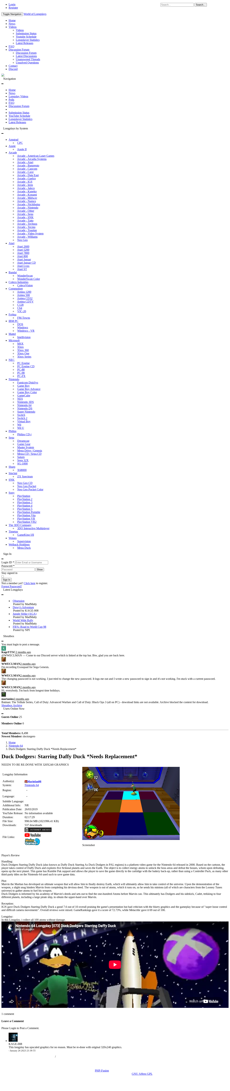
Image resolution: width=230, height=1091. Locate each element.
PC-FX (21, 376)
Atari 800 (22, 256)
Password (8, 565)
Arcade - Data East (28, 175)
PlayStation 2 (24, 499)
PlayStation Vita (26, 515)
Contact (13, 65)
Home (12, 20)
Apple (12, 146)
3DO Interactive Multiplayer (33, 528)
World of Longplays (35, 13)
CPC (20, 142)
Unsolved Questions (27, 62)
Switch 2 (22, 418)
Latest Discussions (26, 56)
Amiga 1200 (24, 291)
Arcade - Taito (25, 220)
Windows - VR (25, 330)
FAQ (11, 46)
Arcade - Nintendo (27, 207)
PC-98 (21, 372)
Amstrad (13, 139)
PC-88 (21, 369)
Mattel (12, 333)
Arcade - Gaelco (26, 178)
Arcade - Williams (27, 236)
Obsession (18, 600)
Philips (12, 431)
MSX (20, 343)
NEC (12, 359)
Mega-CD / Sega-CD (29, 453)
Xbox (20, 346)
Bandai (13, 272)
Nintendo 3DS (25, 402)
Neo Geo (22, 240)
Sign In (6, 579)
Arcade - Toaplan (27, 230)
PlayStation (23, 495)
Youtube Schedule (26, 36)
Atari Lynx (23, 265)
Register (13, 7)
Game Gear (23, 444)
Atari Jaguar (24, 259)
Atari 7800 (23, 252)
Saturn (21, 457)
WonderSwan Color (28, 278)
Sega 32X (23, 460)
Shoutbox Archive (11, 705)
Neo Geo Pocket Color (30, 489)
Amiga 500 (23, 295)
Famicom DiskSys (27, 382)
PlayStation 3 (24, 502)
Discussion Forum (19, 49)
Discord (13, 69)
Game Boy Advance (28, 389)
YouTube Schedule (19, 115)
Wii (19, 424)
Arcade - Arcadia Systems (32, 159)
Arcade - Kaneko (27, 191)
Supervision (24, 541)
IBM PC (13, 321)
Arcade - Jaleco (26, 188)
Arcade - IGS (24, 181)
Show (40, 569)
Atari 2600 (23, 246)
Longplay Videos (18, 96)
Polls (11, 99)
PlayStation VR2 (26, 521)
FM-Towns (23, 317)
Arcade (13, 152)
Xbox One (23, 353)
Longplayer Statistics (28, 39)
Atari (11, 243)
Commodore (16, 288)
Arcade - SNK (25, 217)
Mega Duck (24, 547)
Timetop (13, 531)
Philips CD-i (24, 434)
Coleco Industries (18, 282)
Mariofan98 (34, 781)
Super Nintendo (26, 411)
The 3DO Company (20, 525)
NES (20, 398)
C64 (19, 308)
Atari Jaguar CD (26, 262)
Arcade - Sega (25, 214)
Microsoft (14, 340)
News (12, 23)
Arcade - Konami (27, 194)
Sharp (12, 466)
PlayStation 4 (24, 505)
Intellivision (24, 337)
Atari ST (22, 269)
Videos (13, 26)
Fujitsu (12, 314)
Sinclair (13, 473)
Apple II (22, 149)
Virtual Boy (24, 421)
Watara (13, 538)
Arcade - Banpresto (28, 165)
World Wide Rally (23, 620)
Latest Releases (24, 43)
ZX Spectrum (25, 476)
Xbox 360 (23, 350)
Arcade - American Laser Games (35, 155)
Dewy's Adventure (23, 607)
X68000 (22, 470)
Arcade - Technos (27, 223)
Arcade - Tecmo (26, 227)
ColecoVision (25, 285)
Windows (22, 327)
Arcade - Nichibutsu (28, 204)
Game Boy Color (27, 392)
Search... (200, 4)
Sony (12, 492)
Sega (11, 437)
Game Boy (23, 385)
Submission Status (26, 33)
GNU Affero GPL (142, 1073)
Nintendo (14, 379)
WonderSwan (25, 275)
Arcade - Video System (30, 233)
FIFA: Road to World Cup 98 (29, 626)
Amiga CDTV (25, 301)
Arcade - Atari (25, 162)
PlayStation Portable (28, 512)
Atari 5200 (23, 249)
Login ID (7, 562)
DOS (20, 324)
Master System (25, 447)
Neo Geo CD (25, 482)
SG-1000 (22, 463)
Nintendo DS (24, 408)
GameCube (23, 395)
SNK (12, 479)
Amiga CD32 (25, 298)
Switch (21, 414)
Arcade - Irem (25, 184)
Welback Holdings (19, 544)
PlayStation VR (26, 518)
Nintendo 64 (24, 405)
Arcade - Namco (26, 201)
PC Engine (23, 363)
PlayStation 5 (24, 508)
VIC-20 (21, 311)
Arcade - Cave (25, 171)
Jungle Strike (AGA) (24, 613)
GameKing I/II (25, 534)
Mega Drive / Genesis (29, 450)
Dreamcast (23, 440)
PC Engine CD (25, 366)
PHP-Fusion (102, 1070)
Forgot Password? (11, 586)
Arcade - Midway (27, 197)
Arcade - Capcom (27, 168)
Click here (29, 583)
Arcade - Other (25, 210)
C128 (20, 304)
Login (12, 4)
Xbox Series (24, 356)
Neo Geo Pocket (26, 486)
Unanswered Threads (28, 59)
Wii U (20, 427)
